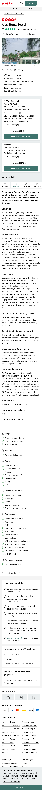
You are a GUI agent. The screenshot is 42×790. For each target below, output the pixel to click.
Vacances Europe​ (8, 722)
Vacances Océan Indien (11, 725)
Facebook (34, 697)
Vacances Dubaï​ (28, 739)
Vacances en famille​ (29, 749)
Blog (21, 697)
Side (31, 9)
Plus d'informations (11, 781)
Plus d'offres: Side (10, 573)
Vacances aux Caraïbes (11, 729)
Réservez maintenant (21, 136)
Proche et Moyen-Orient (11, 735)
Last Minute (26, 746)
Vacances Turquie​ (28, 729)
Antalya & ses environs (18, 9)
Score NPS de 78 (14, 638)
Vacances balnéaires (30, 752)
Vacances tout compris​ (30, 742)
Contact (31, 3)
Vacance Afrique (8, 732)
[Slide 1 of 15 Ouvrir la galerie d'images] (21, 51)
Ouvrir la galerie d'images (37, 61)
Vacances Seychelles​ (30, 735)
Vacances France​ (8, 739)
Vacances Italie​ (8, 742)
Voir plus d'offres (9, 177)
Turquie (4, 9)
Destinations (8, 717)
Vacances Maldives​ (9, 746)
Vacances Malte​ (8, 752)
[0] (21, 3)
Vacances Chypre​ (8, 749)
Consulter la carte (12, 33)
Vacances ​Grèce (28, 722)
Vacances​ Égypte (28, 732)
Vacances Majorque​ (29, 725)
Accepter (21, 787)
